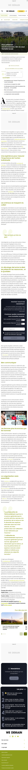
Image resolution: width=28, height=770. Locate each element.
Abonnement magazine (6, 757)
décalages (5, 355)
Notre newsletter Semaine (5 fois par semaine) (12, 320)
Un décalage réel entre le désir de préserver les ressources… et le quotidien (14, 87)
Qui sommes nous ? (5, 762)
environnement (5, 488)
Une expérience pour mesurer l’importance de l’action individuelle (14, 81)
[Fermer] (21, 72)
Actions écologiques (13, 15)
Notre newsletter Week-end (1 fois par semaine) (11, 323)
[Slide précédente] (21, 633)
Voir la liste (18, 334)
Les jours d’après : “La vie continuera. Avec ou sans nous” (15, 718)
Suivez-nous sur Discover (14, 65)
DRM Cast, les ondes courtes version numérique (14, 693)
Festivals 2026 (14, 19)
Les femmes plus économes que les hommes (14, 92)
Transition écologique (22, 15)
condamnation (6, 108)
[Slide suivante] (25, 633)
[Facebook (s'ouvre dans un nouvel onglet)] (15, 736)
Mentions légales (4, 752)
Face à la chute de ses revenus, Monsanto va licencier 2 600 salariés (11, 628)
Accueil (3, 23)
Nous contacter (4, 760)
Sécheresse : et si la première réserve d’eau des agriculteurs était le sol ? (15, 725)
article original (8, 605)
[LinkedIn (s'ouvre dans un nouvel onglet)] (12, 736)
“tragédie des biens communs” (16, 580)
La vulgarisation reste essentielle (11, 94)
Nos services (5, 740)
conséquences (6, 561)
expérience (11, 191)
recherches (10, 459)
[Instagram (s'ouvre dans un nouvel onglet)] (10, 736)
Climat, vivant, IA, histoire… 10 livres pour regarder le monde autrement (14, 700)
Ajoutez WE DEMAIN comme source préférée (15, 68)
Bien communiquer (8, 90)
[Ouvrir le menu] (2, 11)
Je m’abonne (21, 11)
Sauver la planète (4, 15)
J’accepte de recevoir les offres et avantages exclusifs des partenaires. (14, 333)
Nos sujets (4, 743)
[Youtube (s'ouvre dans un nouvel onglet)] (18, 736)
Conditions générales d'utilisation (7, 765)
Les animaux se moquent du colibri (12, 84)
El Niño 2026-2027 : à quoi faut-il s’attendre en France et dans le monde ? (15, 712)
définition (4, 498)
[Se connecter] (26, 11)
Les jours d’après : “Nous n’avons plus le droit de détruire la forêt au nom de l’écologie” (15, 706)
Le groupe (4, 747)
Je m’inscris (14, 678)
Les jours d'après (7, 19)
